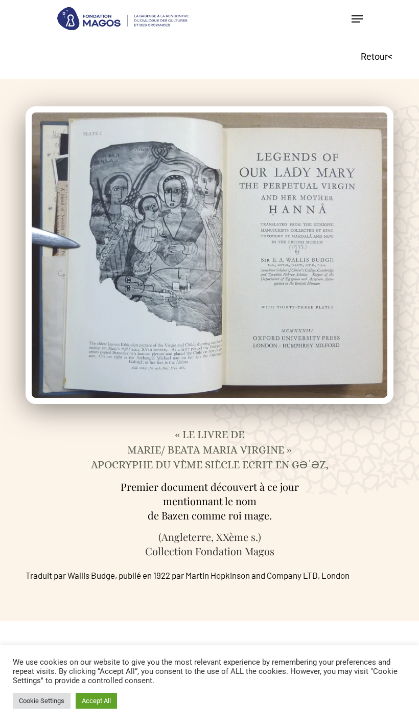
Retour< (376, 56)
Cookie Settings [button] (41, 701)
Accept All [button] (96, 701)
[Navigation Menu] (357, 19)
